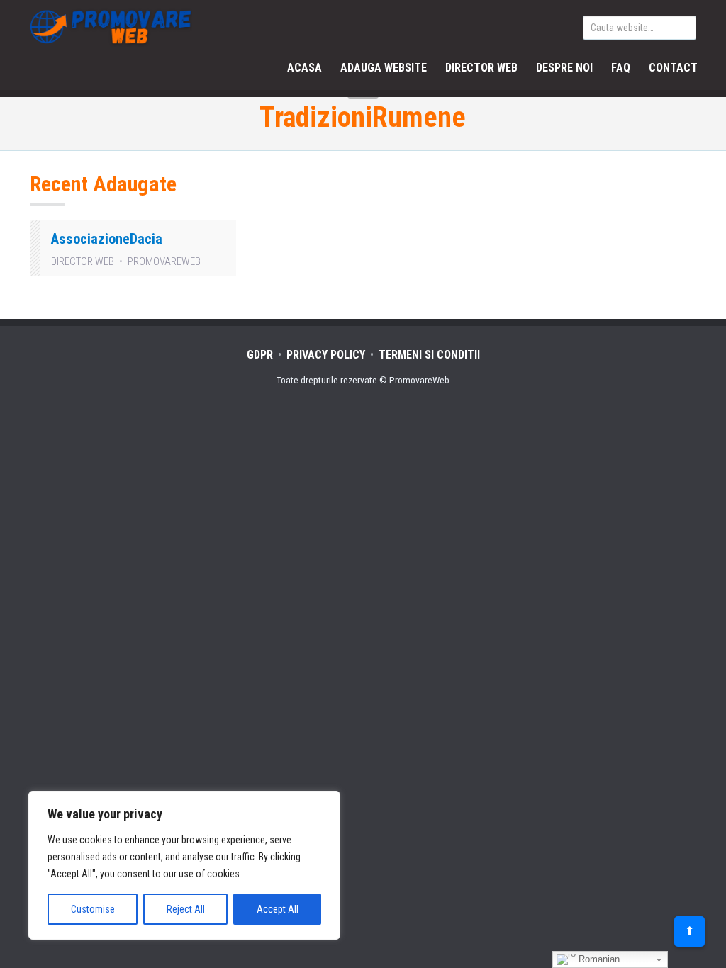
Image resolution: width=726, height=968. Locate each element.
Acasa (304, 67)
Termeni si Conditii (429, 354)
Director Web (481, 67)
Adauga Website (383, 67)
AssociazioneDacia (106, 238)
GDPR (260, 354)
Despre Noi (564, 67)
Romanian (598, 959)
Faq (620, 67)
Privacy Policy (325, 354)
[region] (184, 865)
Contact (673, 67)
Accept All (277, 909)
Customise (93, 909)
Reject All (186, 909)
